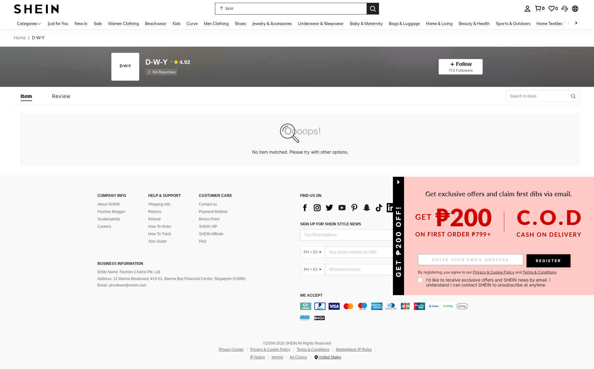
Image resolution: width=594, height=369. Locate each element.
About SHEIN (108, 204)
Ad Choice (298, 357)
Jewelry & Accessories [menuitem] (272, 23)
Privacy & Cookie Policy (270, 349)
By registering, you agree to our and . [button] (487, 272)
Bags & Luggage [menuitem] (404, 23)
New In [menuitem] (81, 23)
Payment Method (213, 212)
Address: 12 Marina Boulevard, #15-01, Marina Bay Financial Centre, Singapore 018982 (171, 279)
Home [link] (20, 37)
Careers (104, 226)
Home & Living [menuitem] (439, 23)
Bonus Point (209, 219)
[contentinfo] (401, 306)
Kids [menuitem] (176, 23)
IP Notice (257, 357)
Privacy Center (231, 349)
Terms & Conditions (313, 349)
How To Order (159, 226)
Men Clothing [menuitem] (216, 23)
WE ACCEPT (311, 296)
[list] (349, 207)
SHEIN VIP (208, 226)
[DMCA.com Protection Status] (319, 318)
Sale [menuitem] (98, 23)
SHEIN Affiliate (211, 234)
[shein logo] (36, 8)
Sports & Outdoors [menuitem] (513, 23)
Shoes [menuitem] (240, 23)
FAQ (202, 241)
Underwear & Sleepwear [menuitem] (321, 23)
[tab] (26, 96)
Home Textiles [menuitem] (549, 23)
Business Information (120, 263)
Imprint (277, 357)
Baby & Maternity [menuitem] (366, 23)
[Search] (373, 9)
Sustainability (108, 219)
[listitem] (162, 72)
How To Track (159, 234)
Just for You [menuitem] (58, 23)
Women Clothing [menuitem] (123, 23)
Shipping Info (159, 204)
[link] (539, 8)
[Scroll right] (576, 23)
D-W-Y (156, 62)
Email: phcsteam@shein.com (121, 285)
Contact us (208, 204)
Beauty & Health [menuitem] (474, 23)
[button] (564, 8)
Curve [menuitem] (192, 23)
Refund (154, 219)
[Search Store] (573, 96)
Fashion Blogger (111, 212)
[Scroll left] (568, 23)
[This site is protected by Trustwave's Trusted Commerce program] (304, 318)
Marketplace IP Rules (354, 349)
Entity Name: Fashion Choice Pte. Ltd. (129, 272)
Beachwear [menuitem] (155, 23)
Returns (154, 212)
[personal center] (527, 8)
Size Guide (157, 241)
